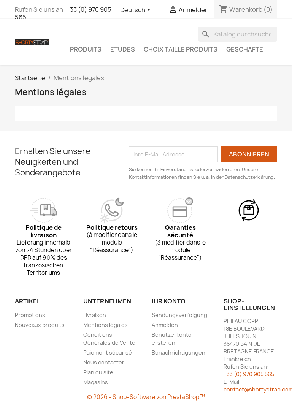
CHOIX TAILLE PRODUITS (180, 49)
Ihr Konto (169, 301)
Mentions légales (105, 324)
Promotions (30, 315)
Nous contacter (103, 362)
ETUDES (122, 49)
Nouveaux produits (40, 324)
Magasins (95, 382)
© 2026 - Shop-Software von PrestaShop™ (146, 397)
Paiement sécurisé (107, 352)
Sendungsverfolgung (179, 315)
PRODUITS (86, 49)
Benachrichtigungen (178, 352)
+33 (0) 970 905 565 (249, 374)
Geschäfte (244, 49)
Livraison (94, 315)
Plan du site (98, 372)
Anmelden (165, 324)
